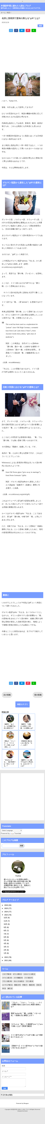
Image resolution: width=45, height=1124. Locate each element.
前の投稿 (38, 695)
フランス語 (5, 981)
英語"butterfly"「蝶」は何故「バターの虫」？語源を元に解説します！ (26, 1014)
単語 (40, 26)
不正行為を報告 (7, 1095)
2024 (6, 912)
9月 (5, 927)
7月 (5, 934)
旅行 (9, 988)
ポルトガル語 (18, 981)
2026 (6, 905)
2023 (6, 915)
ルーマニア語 (6, 985)
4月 (5, 943)
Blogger (26, 1103)
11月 (6, 921)
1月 (5, 953)
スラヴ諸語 (17, 978)
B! (22, 30)
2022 (6, 957)
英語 (15, 985)
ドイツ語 (27, 978)
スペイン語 (5, 978)
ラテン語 (28, 981)
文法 (37, 985)
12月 (6, 918)
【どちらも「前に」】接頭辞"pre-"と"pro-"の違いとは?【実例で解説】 (27, 1025)
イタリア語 (5, 974)
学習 (23, 985)
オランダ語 (16, 974)
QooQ (26, 1111)
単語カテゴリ (22, 704)
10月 (6, 924)
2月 (5, 950)
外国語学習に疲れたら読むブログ (16, 6)
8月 (5, 930)
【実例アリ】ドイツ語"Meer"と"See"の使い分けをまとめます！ (27, 1047)
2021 (6, 960)
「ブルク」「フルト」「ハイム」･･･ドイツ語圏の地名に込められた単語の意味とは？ (26, 1004)
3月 (5, 947)
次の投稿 (7, 695)
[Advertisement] (22, 52)
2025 (6, 908)
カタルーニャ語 (28, 974)
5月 (5, 940)
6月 (5, 937)
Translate (17, 833)
